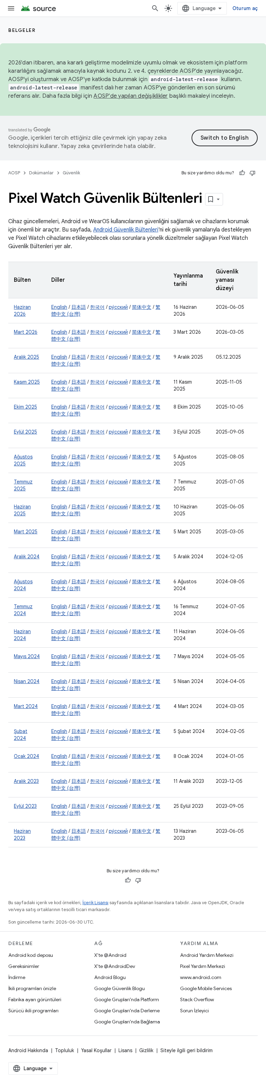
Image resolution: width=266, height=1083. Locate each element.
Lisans (125, 1050)
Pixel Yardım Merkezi (202, 966)
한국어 (97, 307)
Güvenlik (71, 173)
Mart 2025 (25, 532)
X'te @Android (110, 955)
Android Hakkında (28, 1050)
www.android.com (200, 977)
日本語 (78, 307)
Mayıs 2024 (27, 656)
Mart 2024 (26, 706)
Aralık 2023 (26, 781)
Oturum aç (245, 8)
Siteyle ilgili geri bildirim (186, 1050)
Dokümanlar (41, 173)
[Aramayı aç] (155, 8)
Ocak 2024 (26, 756)
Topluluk (64, 1050)
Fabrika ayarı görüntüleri (34, 999)
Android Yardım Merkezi (206, 955)
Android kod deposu (30, 955)
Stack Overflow (197, 999)
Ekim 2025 (25, 407)
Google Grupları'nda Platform (126, 999)
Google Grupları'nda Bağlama (127, 1022)
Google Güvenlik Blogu (119, 988)
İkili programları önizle (32, 988)
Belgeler (21, 30)
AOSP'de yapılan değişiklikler (131, 96)
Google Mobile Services (206, 988)
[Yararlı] (242, 173)
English (59, 307)
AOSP (14, 173)
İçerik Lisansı (95, 903)
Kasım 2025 (27, 382)
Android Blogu (110, 977)
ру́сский (118, 307)
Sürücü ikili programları (33, 1010)
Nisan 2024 (26, 681)
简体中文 (141, 307)
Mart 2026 (25, 332)
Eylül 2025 (25, 432)
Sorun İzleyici (194, 1010)
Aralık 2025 (26, 357)
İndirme (16, 977)
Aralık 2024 (26, 556)
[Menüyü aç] (11, 8)
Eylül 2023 (25, 806)
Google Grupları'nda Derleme (127, 1010)
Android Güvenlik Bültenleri (125, 229)
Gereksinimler (23, 966)
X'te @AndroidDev (114, 966)
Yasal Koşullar (96, 1050)
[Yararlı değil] (252, 173)
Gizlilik (146, 1050)
